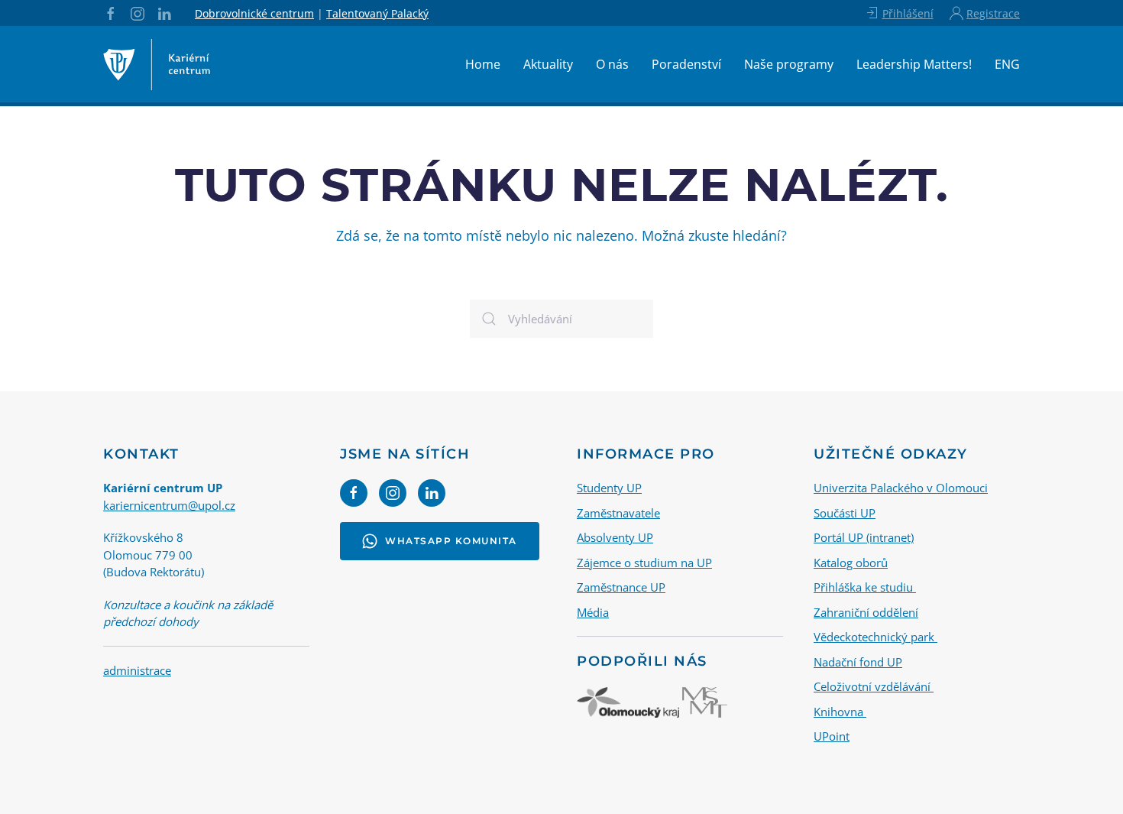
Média (593, 612)
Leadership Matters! (914, 64)
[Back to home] (156, 64)
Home (482, 64)
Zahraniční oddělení (866, 612)
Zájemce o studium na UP (644, 562)
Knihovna (840, 711)
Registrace (993, 13)
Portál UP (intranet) (864, 537)
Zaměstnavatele (618, 513)
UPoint (832, 736)
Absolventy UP (615, 537)
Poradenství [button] (686, 64)
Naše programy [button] (788, 64)
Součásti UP (844, 513)
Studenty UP (609, 487)
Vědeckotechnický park (875, 636)
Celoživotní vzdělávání (874, 686)
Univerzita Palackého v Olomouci (901, 487)
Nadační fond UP (858, 662)
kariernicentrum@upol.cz (169, 505)
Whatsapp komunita (451, 540)
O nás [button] (612, 64)
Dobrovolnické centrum (254, 13)
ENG (1007, 64)
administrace (137, 670)
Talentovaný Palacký (377, 13)
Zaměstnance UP (621, 587)
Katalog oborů (851, 562)
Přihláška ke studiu (865, 587)
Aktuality (548, 64)
